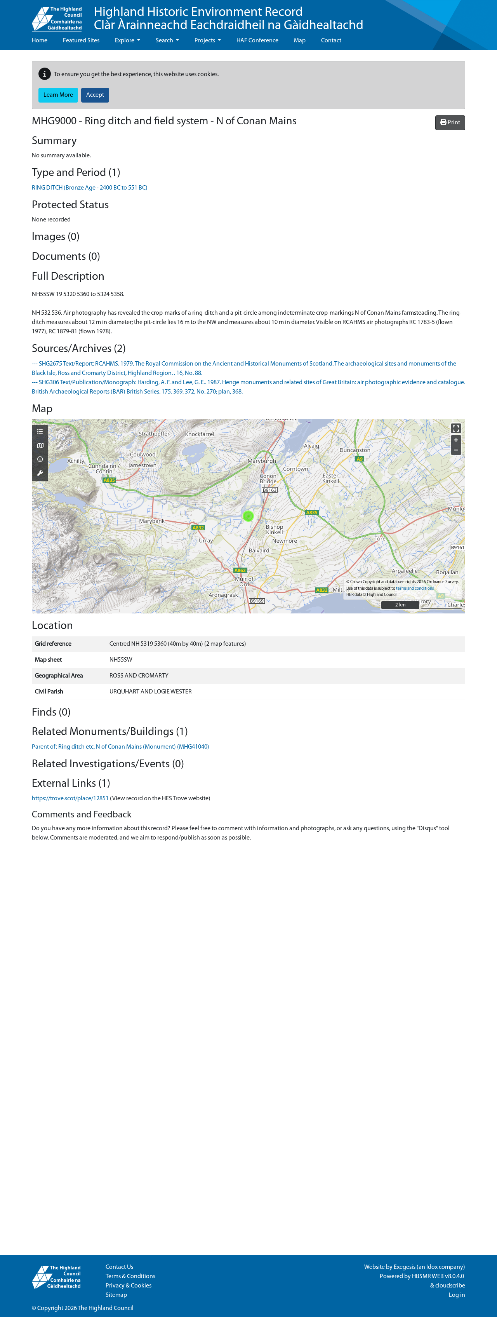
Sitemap (116, 1295)
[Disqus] (248, 952)
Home (39, 41)
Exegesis (404, 1267)
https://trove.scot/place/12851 (70, 799)
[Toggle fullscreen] (456, 428)
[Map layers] (40, 432)
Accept (95, 95)
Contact (331, 41)
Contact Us (119, 1267)
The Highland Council (106, 1308)
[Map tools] (40, 474)
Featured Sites (81, 41)
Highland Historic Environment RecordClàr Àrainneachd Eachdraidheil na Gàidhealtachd (228, 19)
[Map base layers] (40, 446)
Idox (432, 1267)
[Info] (40, 460)
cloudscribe (450, 1286)
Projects (205, 41)
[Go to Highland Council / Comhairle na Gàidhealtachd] (57, 16)
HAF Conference (257, 41)
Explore (125, 41)
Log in (457, 1295)
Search (165, 41)
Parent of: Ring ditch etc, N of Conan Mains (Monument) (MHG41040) (120, 747)
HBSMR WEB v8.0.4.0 (438, 1276)
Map (300, 41)
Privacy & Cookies (128, 1286)
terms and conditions (415, 589)
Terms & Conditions (130, 1276)
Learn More (58, 95)
